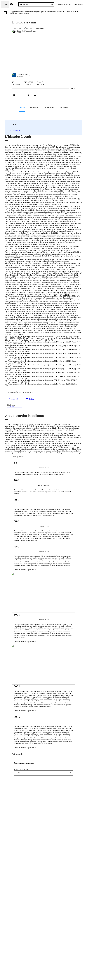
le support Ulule (23, 13)
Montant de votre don (21, 769)
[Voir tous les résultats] (52, 4)
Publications (34, 107)
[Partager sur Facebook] (21, 95)
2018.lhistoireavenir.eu (14, 407)
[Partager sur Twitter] (28, 95)
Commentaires (49, 107)
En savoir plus (15, 130)
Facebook (14, 399)
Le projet (22, 107)
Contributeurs (63, 107)
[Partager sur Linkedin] (35, 95)
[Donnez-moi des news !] (14, 95)
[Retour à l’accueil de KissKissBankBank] (11, 4)
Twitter (31, 399)
